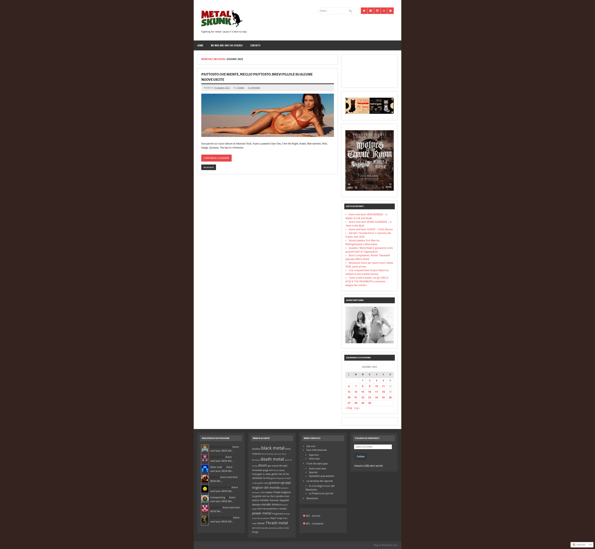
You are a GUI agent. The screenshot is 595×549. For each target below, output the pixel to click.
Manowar (274, 500)
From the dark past (317, 463)
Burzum (278, 454)
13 (349, 391)
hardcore (284, 488)
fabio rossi (216, 467)
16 (369, 391)
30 (369, 403)
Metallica (256, 504)
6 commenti (254, 88)
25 (383, 397)
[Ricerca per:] (336, 10)
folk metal (282, 466)
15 (362, 391)
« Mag (348, 408)
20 (349, 397)
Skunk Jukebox (263, 518)
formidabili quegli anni (262, 470)
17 (376, 391)
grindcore (275, 482)
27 (349, 403)
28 (355, 403)
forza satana (279, 470)
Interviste (314, 458)
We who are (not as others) (227, 45)
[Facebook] (371, 10)
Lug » (357, 408)
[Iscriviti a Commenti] (304, 523)
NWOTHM (261, 509)
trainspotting (217, 497)
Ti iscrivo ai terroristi (367, 438)
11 (383, 386)
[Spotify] (390, 10)
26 (390, 397)
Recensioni (208, 167)
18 (383, 391)
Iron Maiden (267, 492)
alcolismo (256, 449)
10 (376, 386)
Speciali (313, 472)
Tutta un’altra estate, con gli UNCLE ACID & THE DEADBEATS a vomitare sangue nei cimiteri (367, 281)
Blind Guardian (268, 454)
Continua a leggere (216, 158)
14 (355, 391)
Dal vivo (310, 446)
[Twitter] (364, 10)
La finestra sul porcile (321, 493)
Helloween (256, 493)
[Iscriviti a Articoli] (304, 515)
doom (262, 465)
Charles (240, 88)
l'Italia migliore (282, 492)
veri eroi (256, 528)
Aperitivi (314, 454)
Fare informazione (316, 450)
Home (200, 45)
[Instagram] (377, 10)
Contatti (255, 45)
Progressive (277, 513)
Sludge (279, 518)
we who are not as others (272, 528)
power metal (261, 513)
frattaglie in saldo (261, 474)
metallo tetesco (271, 504)
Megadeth (284, 500)
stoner (261, 523)
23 (369, 397)
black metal (272, 448)
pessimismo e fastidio (277, 508)
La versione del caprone (319, 481)
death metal (272, 459)
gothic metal (263, 483)
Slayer (273, 518)
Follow (360, 456)
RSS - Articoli (313, 515)
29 (362, 403)
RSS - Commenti (315, 523)
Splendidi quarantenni (321, 476)
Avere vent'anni (317, 468)
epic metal (273, 466)
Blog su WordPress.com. (386, 545)
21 (355, 397)
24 (376, 397)
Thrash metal (277, 523)
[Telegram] (384, 10)
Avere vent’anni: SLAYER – (371, 229)
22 (362, 397)
